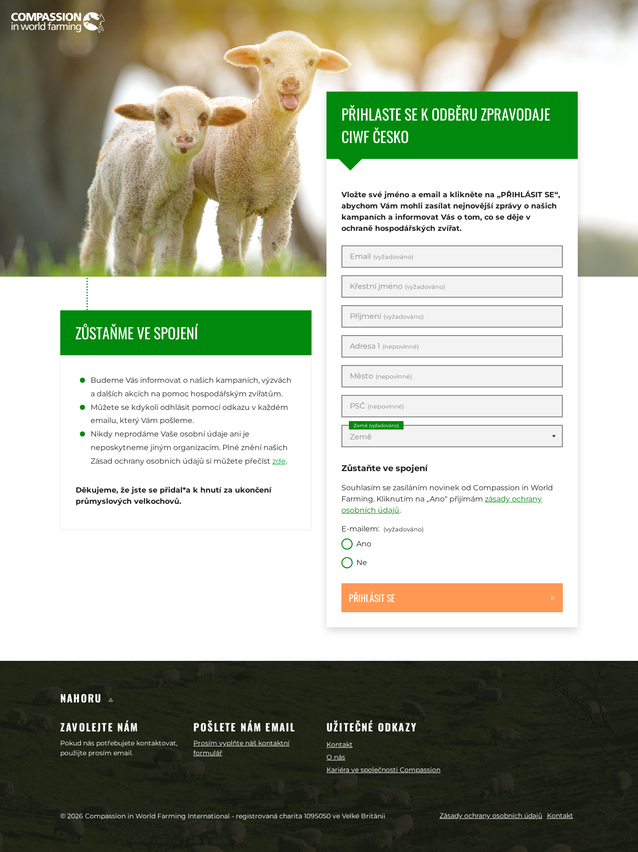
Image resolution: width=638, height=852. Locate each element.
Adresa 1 (384, 346)
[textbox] (452, 437)
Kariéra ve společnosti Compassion (383, 770)
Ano (363, 543)
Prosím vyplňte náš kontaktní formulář (241, 748)
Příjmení (387, 316)
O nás (335, 757)
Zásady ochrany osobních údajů (491, 815)
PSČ (377, 406)
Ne (361, 562)
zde (279, 461)
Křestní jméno (397, 286)
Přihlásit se (372, 598)
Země (376, 425)
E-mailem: (382, 528)
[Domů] (58, 22)
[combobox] (452, 436)
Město (381, 376)
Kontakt (339, 744)
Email (381, 256)
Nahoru (83, 697)
